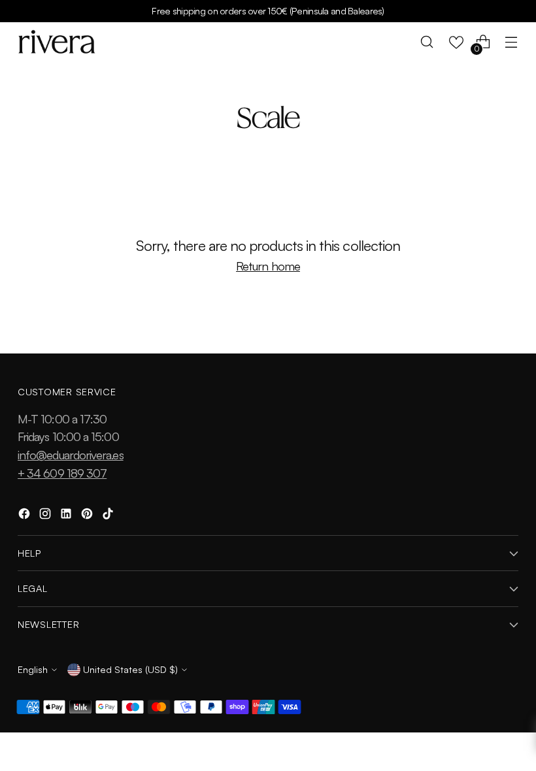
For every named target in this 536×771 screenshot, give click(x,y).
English (33, 669)
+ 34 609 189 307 (62, 472)
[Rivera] (57, 41)
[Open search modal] (427, 42)
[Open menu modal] (511, 42)
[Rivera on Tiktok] (109, 515)
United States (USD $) (130, 669)
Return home (268, 265)
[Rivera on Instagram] (46, 515)
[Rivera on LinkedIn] (67, 515)
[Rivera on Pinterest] (88, 515)
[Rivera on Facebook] (25, 515)
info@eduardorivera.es (71, 454)
